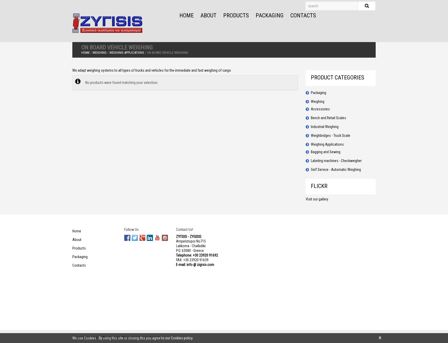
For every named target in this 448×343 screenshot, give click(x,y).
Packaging (270, 15)
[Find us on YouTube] (157, 238)
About (208, 15)
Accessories (320, 109)
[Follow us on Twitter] (135, 238)
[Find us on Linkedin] (150, 238)
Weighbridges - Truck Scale (330, 135)
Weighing (100, 53)
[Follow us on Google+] (142, 238)
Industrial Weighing (325, 127)
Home (186, 15)
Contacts (303, 15)
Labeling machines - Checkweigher (336, 161)
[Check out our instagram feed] (165, 238)
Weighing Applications (126, 53)
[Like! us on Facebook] (127, 238)
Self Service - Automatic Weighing (336, 169)
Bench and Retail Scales (328, 118)
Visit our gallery (317, 199)
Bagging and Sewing (325, 152)
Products (236, 15)
